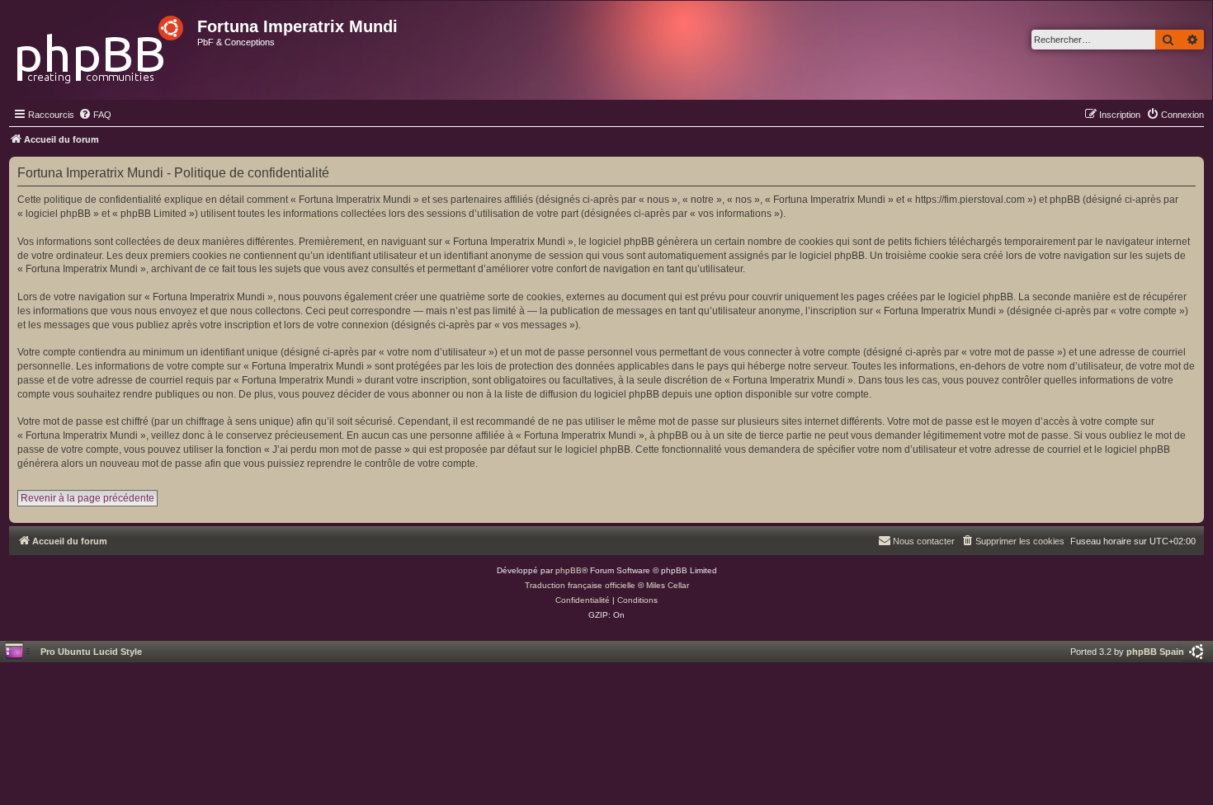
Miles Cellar (667, 585)
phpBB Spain (1155, 652)
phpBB (568, 570)
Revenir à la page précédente (87, 498)
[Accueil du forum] (101, 45)
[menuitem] (94, 115)
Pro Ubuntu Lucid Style (91, 652)
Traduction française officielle (580, 585)
